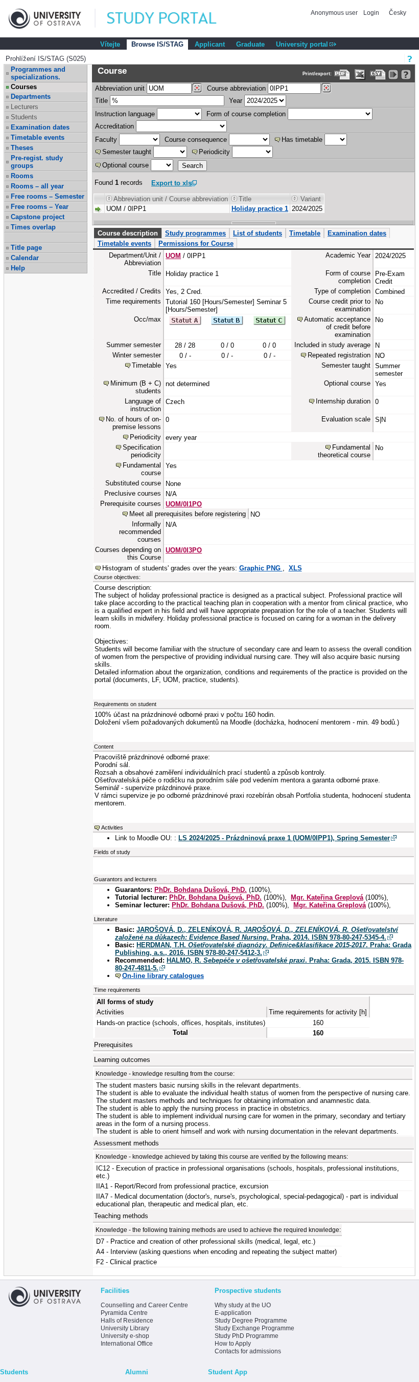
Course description (128, 233)
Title (101, 100)
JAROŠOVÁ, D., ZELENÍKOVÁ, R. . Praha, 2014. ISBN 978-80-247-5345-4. (256, 933)
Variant (310, 199)
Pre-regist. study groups (37, 161)
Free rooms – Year (39, 206)
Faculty (106, 139)
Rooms (22, 176)
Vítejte (110, 44)
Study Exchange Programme (254, 1328)
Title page (26, 247)
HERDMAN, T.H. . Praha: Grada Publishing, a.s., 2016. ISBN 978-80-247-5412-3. (263, 948)
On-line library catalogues (163, 976)
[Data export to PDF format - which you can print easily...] (342, 74)
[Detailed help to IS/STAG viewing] (406, 74)
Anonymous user (335, 12)
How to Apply (233, 1343)
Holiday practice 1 (259, 208)
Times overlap (33, 227)
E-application (233, 1312)
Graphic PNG (261, 568)
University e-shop (125, 1336)
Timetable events (37, 137)
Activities (112, 827)
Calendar (25, 258)
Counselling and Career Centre (144, 1305)
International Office (127, 1343)
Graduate (250, 44)
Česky (397, 12)
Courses (24, 87)
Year (235, 100)
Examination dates (40, 127)
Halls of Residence (127, 1320)
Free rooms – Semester (47, 196)
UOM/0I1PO (184, 504)
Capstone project (37, 217)
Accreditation (114, 126)
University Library (125, 1328)
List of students (257, 233)
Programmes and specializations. (38, 73)
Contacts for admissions (248, 1351)
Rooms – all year (37, 186)
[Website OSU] (52, 19)
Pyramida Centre (124, 1312)
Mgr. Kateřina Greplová (327, 897)
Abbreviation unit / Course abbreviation (170, 199)
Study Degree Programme (251, 1320)
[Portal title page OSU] (171, 19)
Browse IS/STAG (157, 44)
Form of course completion (246, 114)
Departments (31, 96)
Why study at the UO (243, 1305)
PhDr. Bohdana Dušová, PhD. (200, 890)
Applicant (210, 44)
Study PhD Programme (246, 1336)
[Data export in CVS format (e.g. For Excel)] (378, 74)
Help (18, 268)
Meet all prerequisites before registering (187, 514)
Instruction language (125, 114)
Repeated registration (339, 355)
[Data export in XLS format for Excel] (360, 74)
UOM (173, 256)
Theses (22, 148)
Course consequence (196, 139)
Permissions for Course (196, 243)
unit (120, 88)
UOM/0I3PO (184, 550)
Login (371, 12)
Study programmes (195, 233)
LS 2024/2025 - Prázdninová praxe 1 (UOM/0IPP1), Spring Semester (284, 838)
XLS (295, 568)
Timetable (304, 233)
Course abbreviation (236, 88)
